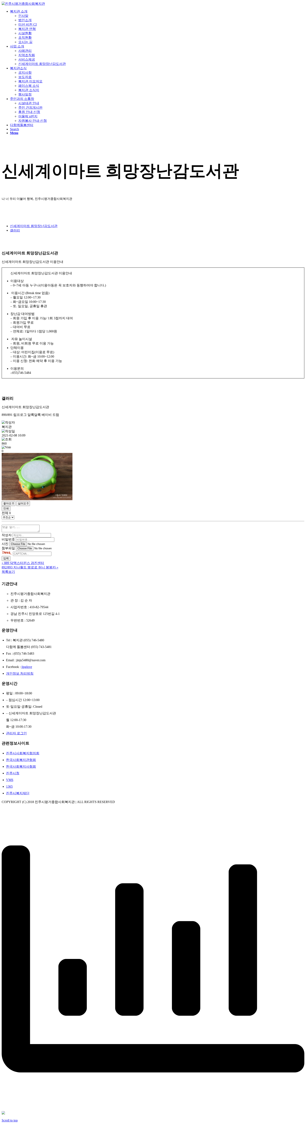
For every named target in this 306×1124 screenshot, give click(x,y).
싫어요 (23, 503)
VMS (9, 780)
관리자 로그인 (16, 733)
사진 (5, 544)
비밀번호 (8, 539)
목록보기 (8, 571)
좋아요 (8, 503)
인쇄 (6, 508)
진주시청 (12, 773)
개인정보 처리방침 (20, 673)
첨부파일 (8, 548)
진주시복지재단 (17, 793)
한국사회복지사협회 (21, 766)
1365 (9, 786)
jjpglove (26, 667)
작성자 (7, 535)
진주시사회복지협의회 (22, 753)
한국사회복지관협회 (21, 760)
